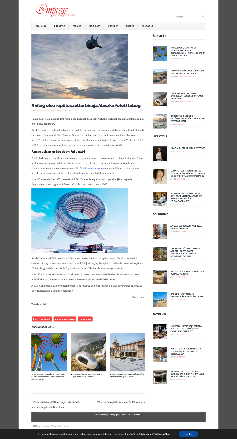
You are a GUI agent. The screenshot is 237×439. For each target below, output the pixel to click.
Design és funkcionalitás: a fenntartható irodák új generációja (185, 351)
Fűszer (130, 26)
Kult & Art (95, 26)
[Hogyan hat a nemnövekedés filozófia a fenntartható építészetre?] (127, 370)
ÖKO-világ (40, 26)
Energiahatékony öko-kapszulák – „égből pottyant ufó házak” (186, 96)
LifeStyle (59, 26)
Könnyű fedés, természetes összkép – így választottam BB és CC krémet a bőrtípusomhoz (187, 173)
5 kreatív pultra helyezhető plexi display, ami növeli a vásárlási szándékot (186, 328)
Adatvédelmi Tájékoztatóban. (155, 434)
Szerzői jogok (113, 415)
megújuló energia (65, 319)
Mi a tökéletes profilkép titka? (187, 148)
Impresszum (100, 415)
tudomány (85, 319)
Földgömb (147, 26)
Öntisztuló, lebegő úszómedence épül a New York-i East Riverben (187, 118)
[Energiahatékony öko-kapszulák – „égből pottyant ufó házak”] (88, 370)
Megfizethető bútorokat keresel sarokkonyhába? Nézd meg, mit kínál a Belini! (187, 374)
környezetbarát (41, 319)
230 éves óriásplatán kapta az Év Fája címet (120, 402)
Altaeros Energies (92, 168)
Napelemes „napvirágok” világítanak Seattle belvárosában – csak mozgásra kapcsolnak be (48, 376)
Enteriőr (113, 26)
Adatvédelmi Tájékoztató (131, 415)
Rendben (188, 434)
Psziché (77, 26)
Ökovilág (160, 36)
